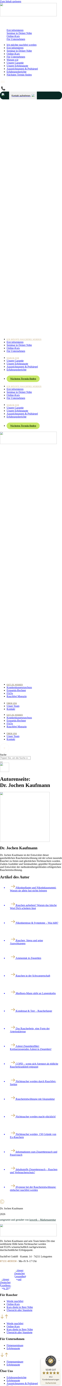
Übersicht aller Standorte (19, 1310)
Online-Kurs (13, 36)
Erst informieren (15, 30)
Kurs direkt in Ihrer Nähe (20, 1307)
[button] (31, 1316)
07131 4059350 (8, 1261)
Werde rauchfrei (15, 1301)
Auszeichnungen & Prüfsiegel (22, 68)
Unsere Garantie (15, 62)
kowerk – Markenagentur (42, 1219)
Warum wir (12, 59)
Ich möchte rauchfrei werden (22, 44)
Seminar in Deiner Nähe (19, 33)
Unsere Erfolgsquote (17, 65)
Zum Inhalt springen (10, 1)
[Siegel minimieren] (59, 1360)
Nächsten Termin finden (19, 74)
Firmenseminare (15, 1345)
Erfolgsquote (13, 1348)
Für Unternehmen (16, 39)
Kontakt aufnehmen (21, 95)
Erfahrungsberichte (16, 71)
